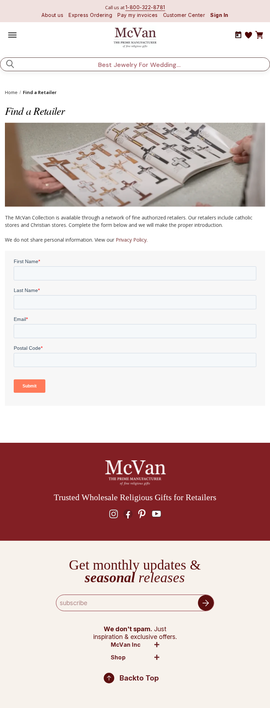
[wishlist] (248, 35)
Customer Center (184, 15)
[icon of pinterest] (142, 513)
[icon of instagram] (113, 513)
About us (52, 15)
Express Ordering (90, 15)
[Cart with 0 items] (259, 35)
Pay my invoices (137, 15)
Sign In (219, 15)
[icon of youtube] (156, 513)
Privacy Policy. (132, 239)
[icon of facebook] (128, 513)
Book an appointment (238, 34)
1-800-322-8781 (145, 7)
